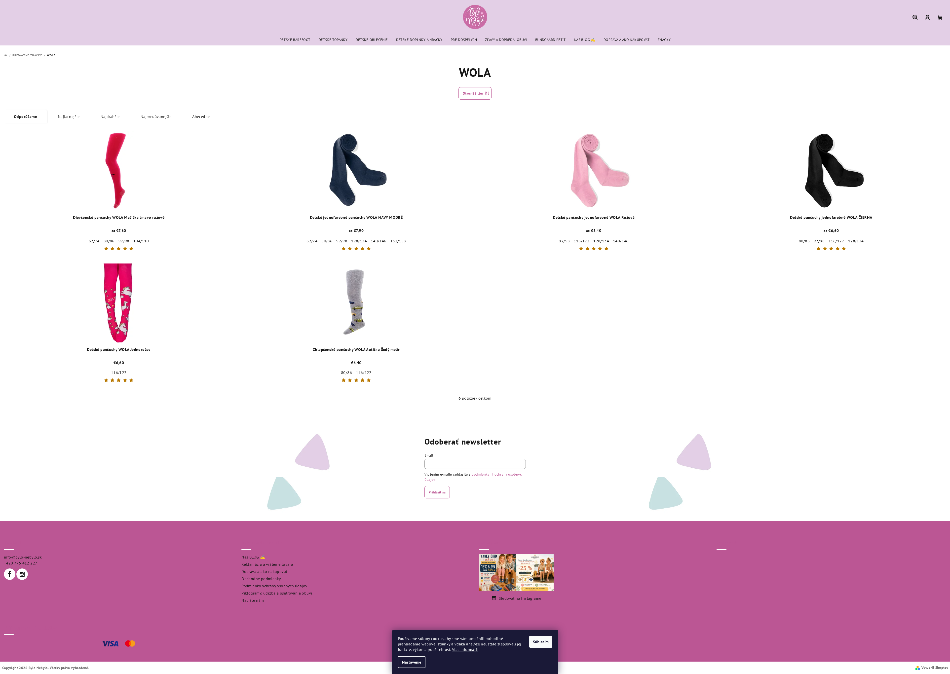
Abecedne (201, 116)
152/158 (398, 240)
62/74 (94, 240)
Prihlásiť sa (437, 492)
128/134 (359, 240)
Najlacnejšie (69, 116)
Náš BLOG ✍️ (253, 557)
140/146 (378, 240)
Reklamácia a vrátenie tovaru (267, 564)
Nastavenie (411, 662)
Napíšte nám (252, 600)
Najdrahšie (110, 116)
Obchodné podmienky (261, 578)
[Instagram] (22, 574)
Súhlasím (541, 641)
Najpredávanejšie (156, 116)
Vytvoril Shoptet (934, 667)
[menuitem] (294, 39)
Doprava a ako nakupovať (264, 571)
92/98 (123, 240)
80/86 (109, 240)
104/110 (141, 240)
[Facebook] (9, 574)
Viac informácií (465, 649)
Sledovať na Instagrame (520, 598)
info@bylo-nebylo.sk (23, 557)
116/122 (581, 240)
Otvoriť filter (473, 93)
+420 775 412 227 (20, 563)
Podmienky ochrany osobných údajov (274, 585)
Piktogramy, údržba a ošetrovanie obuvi (276, 593)
